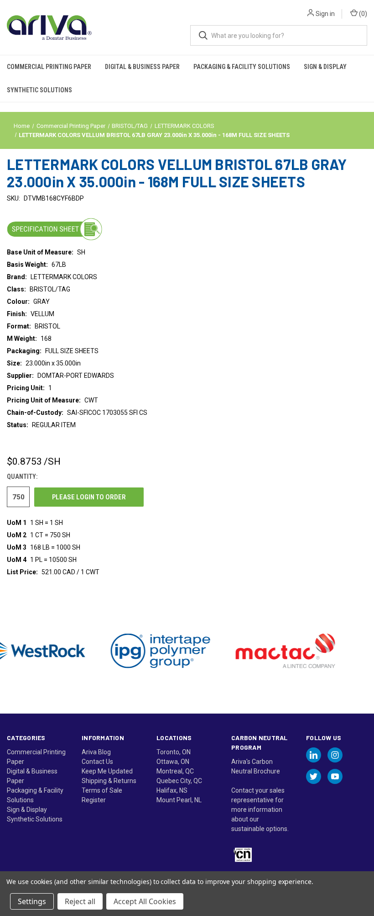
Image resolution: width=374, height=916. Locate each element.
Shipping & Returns (109, 780)
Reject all (80, 901)
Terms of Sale (102, 790)
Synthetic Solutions (39, 90)
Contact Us (97, 761)
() (362, 13)
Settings (32, 901)
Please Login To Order (89, 497)
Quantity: (22, 476)
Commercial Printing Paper (49, 66)
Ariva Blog (96, 752)
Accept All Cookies (145, 901)
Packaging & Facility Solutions (241, 66)
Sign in (325, 13)
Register (94, 800)
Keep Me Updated (107, 771)
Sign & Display (325, 66)
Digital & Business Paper (142, 66)
